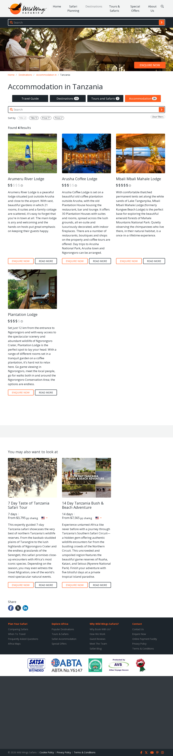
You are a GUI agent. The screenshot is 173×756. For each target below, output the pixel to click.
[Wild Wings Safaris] (27, 8)
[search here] (162, 6)
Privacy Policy (139, 643)
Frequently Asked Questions (23, 638)
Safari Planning (73, 8)
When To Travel (17, 634)
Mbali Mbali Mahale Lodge (138, 178)
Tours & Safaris (114, 8)
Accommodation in (46, 74)
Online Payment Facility (144, 638)
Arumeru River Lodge (26, 178)
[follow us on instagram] (162, 752)
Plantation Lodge (23, 314)
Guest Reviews (97, 638)
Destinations (93, 6)
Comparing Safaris (18, 629)
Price (45, 118)
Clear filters (158, 116)
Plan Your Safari (17, 623)
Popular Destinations (63, 629)
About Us (152, 8)
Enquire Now (139, 634)
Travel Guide (30, 98)
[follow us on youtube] (152, 752)
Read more (46, 261)
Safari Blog (96, 648)
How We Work (97, 634)
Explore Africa (60, 623)
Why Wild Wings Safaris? (104, 623)
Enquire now (150, 65)
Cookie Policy (47, 752)
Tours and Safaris (104, 98)
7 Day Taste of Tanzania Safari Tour (28, 505)
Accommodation (142, 98)
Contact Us (138, 629)
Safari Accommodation (64, 638)
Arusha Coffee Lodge (79, 178)
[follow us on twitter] (146, 752)
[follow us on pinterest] (157, 752)
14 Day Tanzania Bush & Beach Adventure (83, 505)
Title (21, 118)
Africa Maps (14, 643)
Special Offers (135, 8)
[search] (161, 22)
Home (57, 6)
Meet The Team (98, 643)
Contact (137, 623)
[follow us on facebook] (141, 752)
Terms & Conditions (143, 648)
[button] (44, 518)
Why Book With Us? (100, 629)
